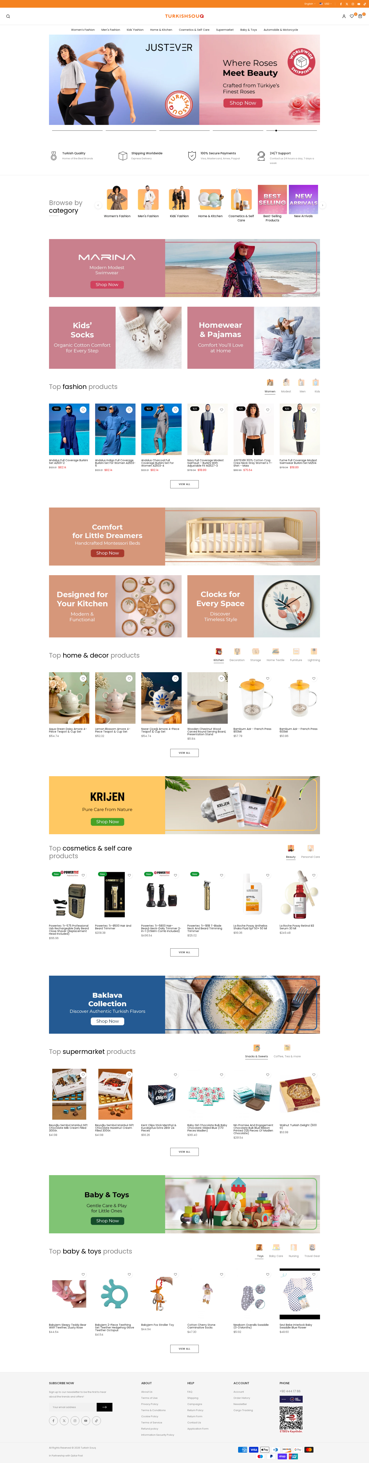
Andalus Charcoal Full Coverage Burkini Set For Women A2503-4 (157, 463)
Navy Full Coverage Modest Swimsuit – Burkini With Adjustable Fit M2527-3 (205, 463)
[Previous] (98, 205)
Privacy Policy (149, 1404)
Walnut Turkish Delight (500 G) (298, 1126)
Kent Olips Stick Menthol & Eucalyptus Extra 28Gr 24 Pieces (158, 1128)
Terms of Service (151, 1422)
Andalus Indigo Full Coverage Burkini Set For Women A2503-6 (115, 463)
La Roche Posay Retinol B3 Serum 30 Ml (297, 927)
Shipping (192, 1398)
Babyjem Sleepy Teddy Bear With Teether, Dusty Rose (67, 1326)
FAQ (189, 1392)
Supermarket (225, 30)
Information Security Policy (157, 1435)
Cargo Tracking (243, 1410)
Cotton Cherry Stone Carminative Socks (201, 1326)
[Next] (322, 205)
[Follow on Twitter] (346, 4)
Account (239, 1392)
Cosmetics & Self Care (194, 30)
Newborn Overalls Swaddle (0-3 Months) (251, 1326)
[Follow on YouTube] (358, 4)
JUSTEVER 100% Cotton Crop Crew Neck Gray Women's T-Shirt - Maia (253, 463)
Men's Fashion (110, 30)
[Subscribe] (104, 1407)
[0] (352, 16)
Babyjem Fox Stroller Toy (157, 1325)
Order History (242, 1398)
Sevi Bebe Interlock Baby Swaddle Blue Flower (296, 1326)
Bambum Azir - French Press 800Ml (252, 730)
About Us (146, 1392)
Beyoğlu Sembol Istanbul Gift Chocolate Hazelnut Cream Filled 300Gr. (114, 1128)
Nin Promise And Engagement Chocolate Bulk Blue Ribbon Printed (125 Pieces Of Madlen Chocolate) (253, 1129)
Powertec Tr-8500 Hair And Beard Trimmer (113, 927)
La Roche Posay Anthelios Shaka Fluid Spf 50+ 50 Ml (250, 927)
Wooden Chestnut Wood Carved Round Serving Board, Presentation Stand (206, 731)
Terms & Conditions (153, 1410)
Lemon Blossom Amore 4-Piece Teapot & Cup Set (112, 730)
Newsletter (240, 1404)
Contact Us (194, 1422)
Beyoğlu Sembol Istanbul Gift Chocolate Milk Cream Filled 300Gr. (68, 1128)
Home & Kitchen (161, 30)
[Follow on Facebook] (340, 4)
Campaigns (194, 1404)
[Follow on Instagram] (352, 4)
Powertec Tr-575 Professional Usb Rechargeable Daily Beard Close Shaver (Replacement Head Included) (69, 930)
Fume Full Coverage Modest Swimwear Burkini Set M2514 (298, 461)
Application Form (198, 1429)
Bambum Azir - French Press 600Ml (298, 730)
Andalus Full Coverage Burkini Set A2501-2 (68, 461)
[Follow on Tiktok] (364, 4)
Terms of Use (149, 1398)
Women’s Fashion (83, 30)
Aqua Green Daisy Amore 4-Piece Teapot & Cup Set (68, 730)
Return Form (194, 1416)
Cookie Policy (149, 1416)
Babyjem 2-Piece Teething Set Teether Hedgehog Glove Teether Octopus (114, 1327)
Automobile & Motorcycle (281, 30)
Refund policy (149, 1429)
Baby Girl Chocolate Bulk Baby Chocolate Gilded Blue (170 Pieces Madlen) (207, 1128)
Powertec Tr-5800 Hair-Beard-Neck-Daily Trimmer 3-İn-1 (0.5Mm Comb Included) (161, 928)
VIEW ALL (184, 484)
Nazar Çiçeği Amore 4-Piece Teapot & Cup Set (160, 730)
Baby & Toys (248, 30)
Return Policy (195, 1410)
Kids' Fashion (135, 30)
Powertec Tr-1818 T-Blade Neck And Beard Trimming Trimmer (204, 928)
